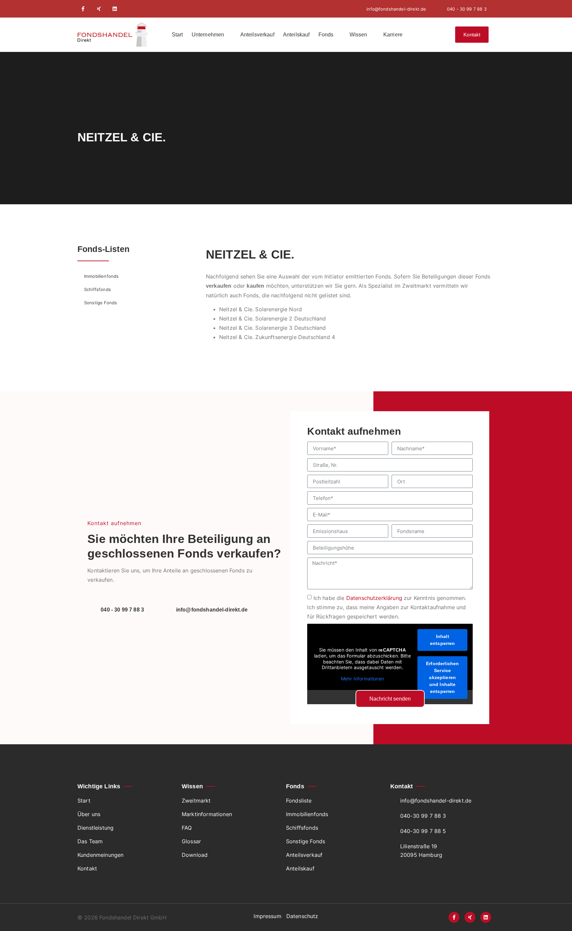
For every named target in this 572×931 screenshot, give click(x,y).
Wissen (358, 34)
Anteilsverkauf (257, 34)
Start (177, 34)
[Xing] (98, 8)
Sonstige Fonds (100, 302)
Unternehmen (208, 34)
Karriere (393, 34)
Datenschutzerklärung (374, 598)
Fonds (326, 34)
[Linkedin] (114, 8)
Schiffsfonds (97, 289)
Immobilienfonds (101, 276)
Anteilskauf (296, 34)
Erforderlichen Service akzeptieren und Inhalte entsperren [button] (442, 677)
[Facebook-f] (82, 8)
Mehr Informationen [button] (362, 678)
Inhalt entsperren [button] (442, 640)
